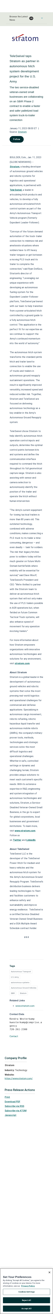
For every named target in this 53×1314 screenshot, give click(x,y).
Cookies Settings (26, 1292)
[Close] (49, 1272)
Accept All (26, 1308)
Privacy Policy (28, 1286)
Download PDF (12, 1101)
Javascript (10, 1115)
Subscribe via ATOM (15, 1110)
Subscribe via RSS (14, 1106)
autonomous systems (20, 982)
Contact (14, 1036)
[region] (26, 1291)
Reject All (26, 1300)
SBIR (13, 993)
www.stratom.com (24, 1006)
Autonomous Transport (21, 971)
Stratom (22, 132)
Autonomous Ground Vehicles (23, 988)
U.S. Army (15, 977)
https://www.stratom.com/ (19, 1078)
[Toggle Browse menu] (42, 18)
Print (7, 1097)
